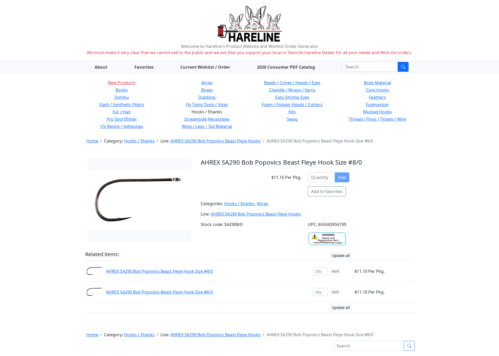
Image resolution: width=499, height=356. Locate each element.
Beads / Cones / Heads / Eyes (292, 83)
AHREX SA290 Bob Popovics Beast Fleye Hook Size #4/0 (159, 271)
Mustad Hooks (377, 112)
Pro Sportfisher (122, 119)
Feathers (377, 97)
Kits (292, 112)
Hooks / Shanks (139, 141)
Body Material (377, 83)
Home (92, 141)
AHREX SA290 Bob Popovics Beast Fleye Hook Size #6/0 (159, 292)
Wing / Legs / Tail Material (207, 126)
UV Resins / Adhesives (121, 126)
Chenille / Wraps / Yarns (292, 90)
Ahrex (207, 83)
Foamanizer (377, 104)
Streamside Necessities (207, 119)
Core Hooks (377, 90)
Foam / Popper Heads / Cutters (292, 104)
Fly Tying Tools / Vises (207, 104)
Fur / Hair (122, 112)
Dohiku (122, 97)
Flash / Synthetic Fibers (121, 104)
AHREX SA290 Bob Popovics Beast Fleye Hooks (215, 141)
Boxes (207, 90)
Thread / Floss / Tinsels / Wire (377, 119)
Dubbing (206, 97)
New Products (122, 83)
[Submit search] (403, 67)
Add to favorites (327, 191)
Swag (292, 119)
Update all (341, 255)
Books (122, 90)
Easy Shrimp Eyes (292, 97)
